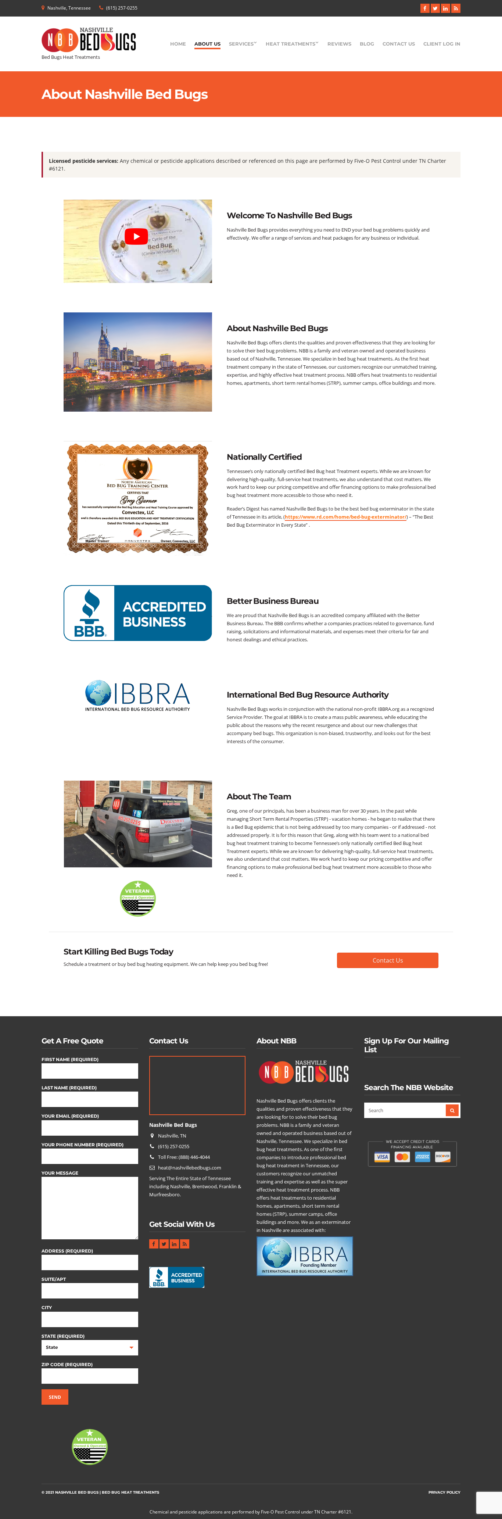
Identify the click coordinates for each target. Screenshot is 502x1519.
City (47, 1307)
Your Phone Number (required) (82, 1144)
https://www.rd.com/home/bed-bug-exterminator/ (345, 516)
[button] (387, 960)
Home (178, 44)
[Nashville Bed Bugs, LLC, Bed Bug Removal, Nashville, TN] (176, 1279)
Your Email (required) (70, 1116)
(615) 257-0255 (121, 8)
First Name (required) (70, 1059)
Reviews (339, 44)
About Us (207, 44)
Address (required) (67, 1251)
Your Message (60, 1173)
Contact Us (399, 44)
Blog (367, 44)
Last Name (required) (69, 1087)
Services (241, 44)
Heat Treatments (290, 44)
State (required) (63, 1336)
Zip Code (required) (67, 1364)
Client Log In (441, 44)
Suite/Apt (54, 1279)
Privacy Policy (444, 1492)
